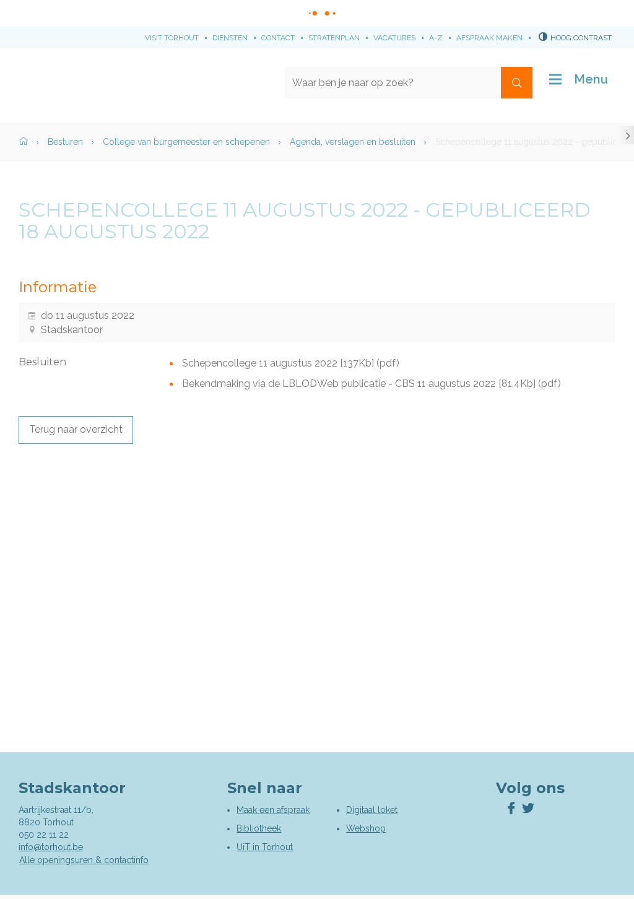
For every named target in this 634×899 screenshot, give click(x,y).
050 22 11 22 (44, 835)
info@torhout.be (51, 847)
